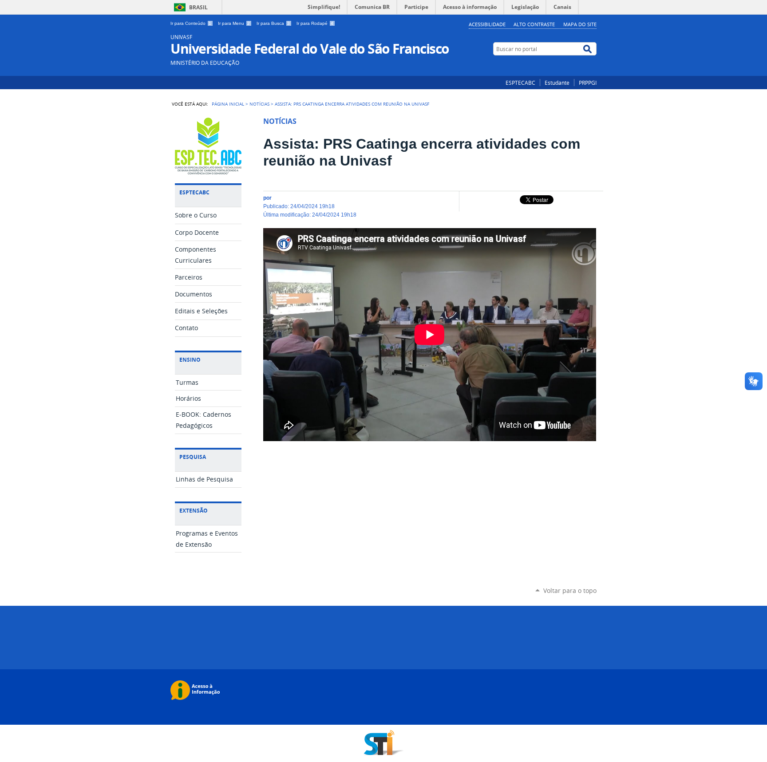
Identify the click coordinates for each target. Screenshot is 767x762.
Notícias (259, 104)
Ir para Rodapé (315, 23)
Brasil (198, 7)
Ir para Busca (273, 23)
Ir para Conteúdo (190, 23)
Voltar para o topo (570, 590)
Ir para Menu (234, 23)
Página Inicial (228, 104)
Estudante (557, 82)
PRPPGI (588, 82)
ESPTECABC (520, 82)
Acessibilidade (487, 24)
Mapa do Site (580, 24)
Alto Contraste (534, 24)
